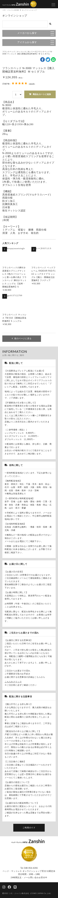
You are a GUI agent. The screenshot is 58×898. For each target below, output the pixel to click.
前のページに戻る (22, 338)
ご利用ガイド (29, 827)
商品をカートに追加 (42, 94)
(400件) (32, 84)
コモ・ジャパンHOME (10, 10)
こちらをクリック (13, 682)
